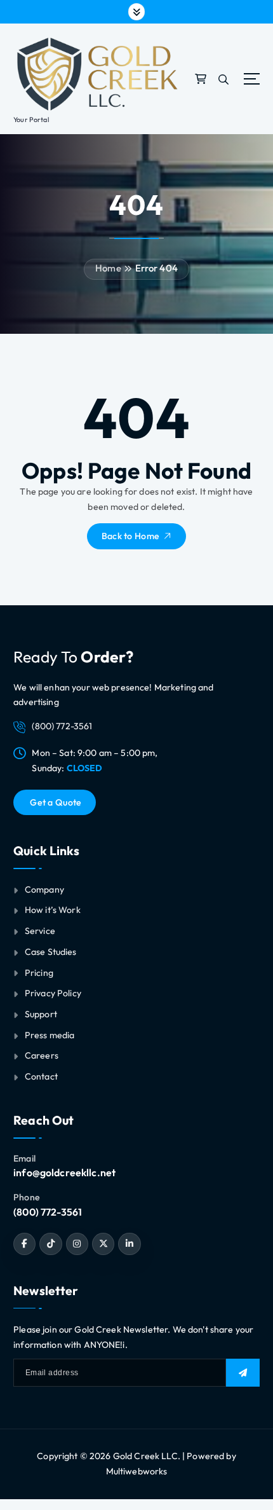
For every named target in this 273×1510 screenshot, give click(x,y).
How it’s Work (53, 910)
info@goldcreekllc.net (64, 1172)
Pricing (39, 972)
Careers (41, 1055)
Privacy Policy (53, 993)
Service (40, 931)
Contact (41, 1076)
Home (108, 268)
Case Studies (51, 951)
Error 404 (156, 268)
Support (41, 1014)
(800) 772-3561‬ (47, 1211)
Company (44, 889)
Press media (50, 1035)
